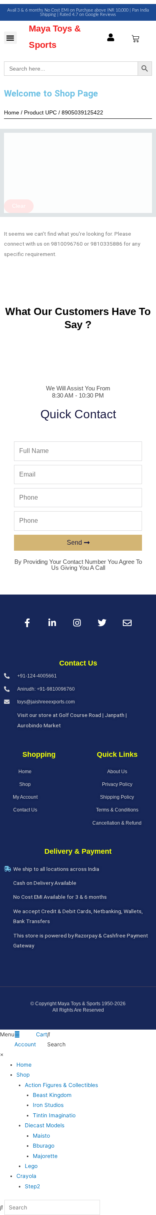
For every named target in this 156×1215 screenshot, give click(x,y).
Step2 (32, 1186)
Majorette (45, 1156)
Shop (23, 1074)
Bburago (43, 1145)
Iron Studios (48, 1105)
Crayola (26, 1176)
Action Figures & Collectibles (61, 1085)
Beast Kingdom (52, 1095)
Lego (31, 1166)
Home (24, 1064)
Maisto (41, 1135)
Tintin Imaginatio (54, 1115)
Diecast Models (44, 1125)
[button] (10, 38)
